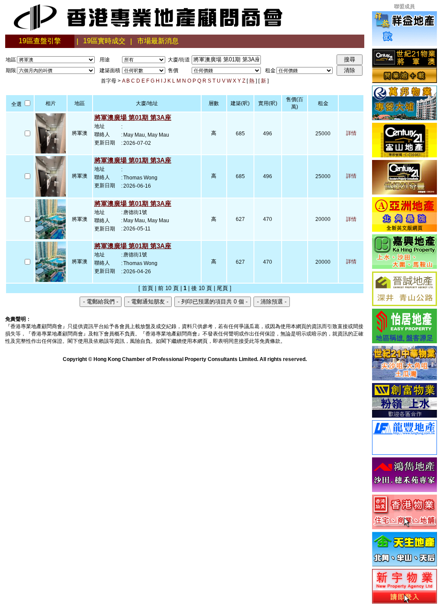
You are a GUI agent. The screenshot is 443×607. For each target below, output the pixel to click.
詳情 (351, 133)
